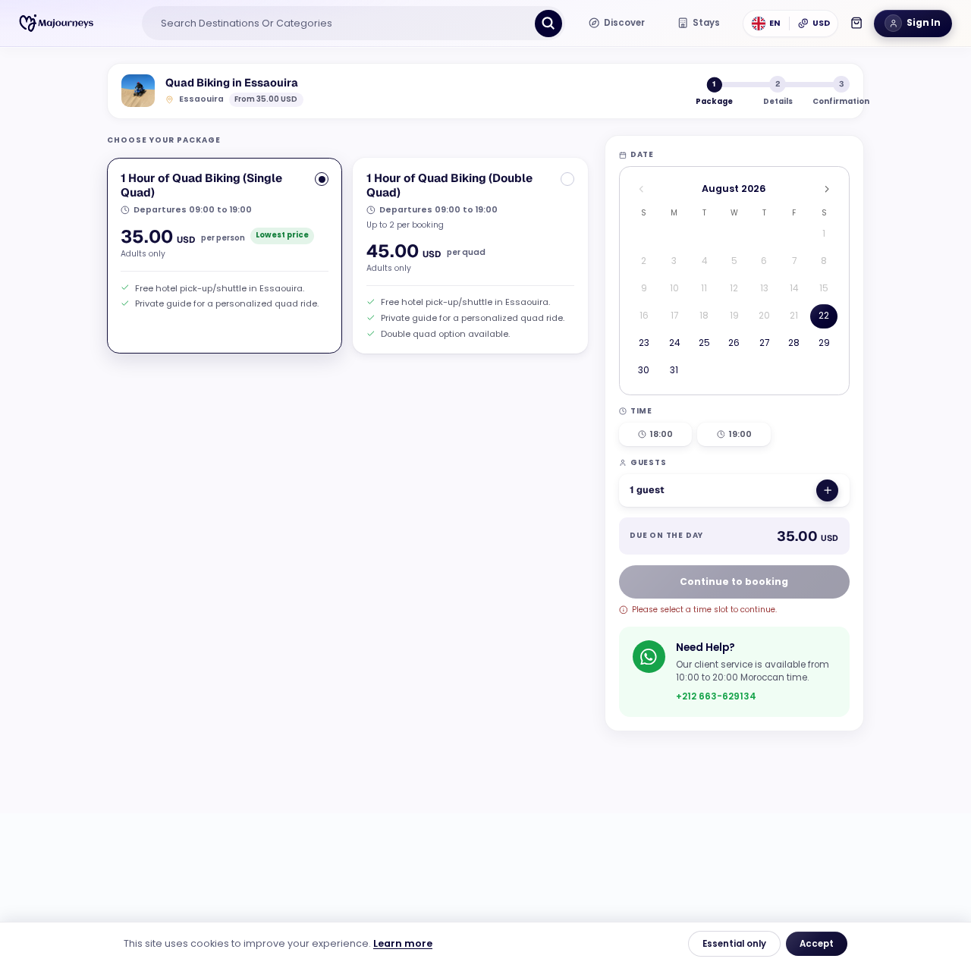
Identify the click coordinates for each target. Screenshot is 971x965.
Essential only (734, 944)
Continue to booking (734, 581)
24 (674, 343)
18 (704, 316)
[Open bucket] (856, 23)
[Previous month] (641, 189)
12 (734, 288)
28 (794, 343)
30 (643, 370)
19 (734, 316)
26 (734, 343)
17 (674, 316)
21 (794, 316)
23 (644, 343)
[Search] (548, 23)
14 (794, 288)
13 (764, 288)
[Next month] (826, 189)
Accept (817, 944)
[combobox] (340, 23)
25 (704, 343)
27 (764, 343)
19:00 (740, 434)
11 (704, 288)
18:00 (661, 434)
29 (824, 343)
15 (823, 288)
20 (764, 316)
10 (674, 288)
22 (824, 316)
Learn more (402, 943)
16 (644, 316)
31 (674, 370)
